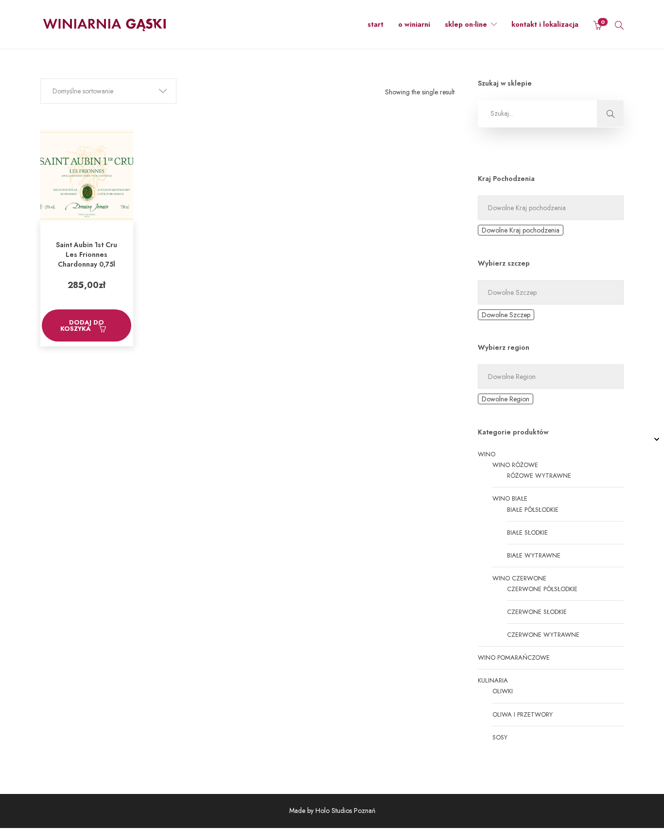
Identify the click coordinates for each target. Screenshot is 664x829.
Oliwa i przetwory (522, 714)
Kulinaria (493, 680)
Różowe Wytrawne (539, 475)
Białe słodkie (527, 532)
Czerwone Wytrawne (543, 634)
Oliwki (502, 691)
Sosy (499, 737)
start (375, 24)
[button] (108, 91)
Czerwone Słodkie (537, 611)
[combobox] (520, 230)
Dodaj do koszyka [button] (82, 325)
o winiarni (414, 24)
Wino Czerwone (519, 578)
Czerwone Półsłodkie (542, 589)
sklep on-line (466, 24)
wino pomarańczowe (514, 657)
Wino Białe (509, 498)
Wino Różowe (515, 464)
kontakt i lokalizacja (544, 24)
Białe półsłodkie (533, 509)
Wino (486, 454)
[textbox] (520, 230)
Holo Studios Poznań (345, 810)
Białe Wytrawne (533, 555)
